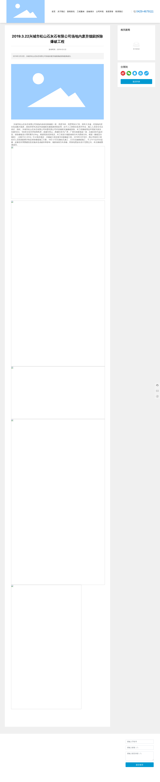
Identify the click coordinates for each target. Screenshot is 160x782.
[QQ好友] (134, 73)
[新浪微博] (123, 73)
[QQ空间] (140, 73)
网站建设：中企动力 (136, 778)
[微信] (129, 73)
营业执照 (83, 764)
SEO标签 (152, 778)
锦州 (146, 778)
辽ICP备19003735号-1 (117, 778)
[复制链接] (146, 73)
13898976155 (93, 751)
